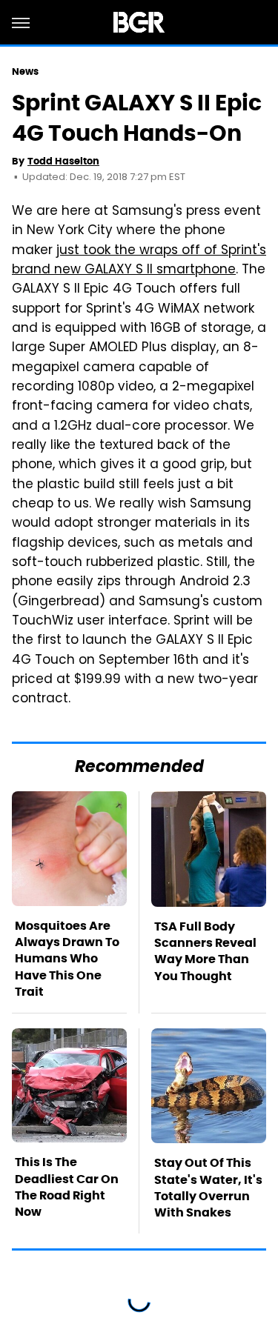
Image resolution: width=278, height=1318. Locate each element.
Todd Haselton (63, 161)
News (25, 71)
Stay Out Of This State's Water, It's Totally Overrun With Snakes (208, 1187)
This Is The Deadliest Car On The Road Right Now (67, 1186)
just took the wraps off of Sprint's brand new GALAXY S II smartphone (139, 261)
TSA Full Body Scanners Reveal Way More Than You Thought (205, 951)
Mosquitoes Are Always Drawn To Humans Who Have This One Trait (67, 959)
